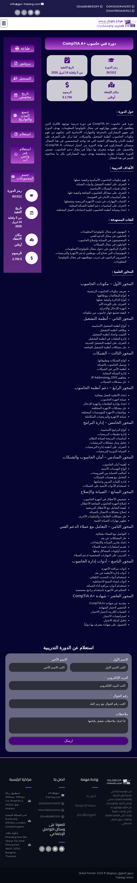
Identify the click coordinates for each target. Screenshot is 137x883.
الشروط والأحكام (86, 814)
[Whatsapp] (24, 12)
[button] (3, 23)
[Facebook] (37, 12)
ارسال (68, 741)
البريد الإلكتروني (117, 677)
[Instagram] (17, 12)
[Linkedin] (31, 12)
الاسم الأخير (59, 659)
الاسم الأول (120, 659)
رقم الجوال (120, 696)
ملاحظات (122, 714)
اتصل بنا (91, 796)
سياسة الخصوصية (85, 805)
